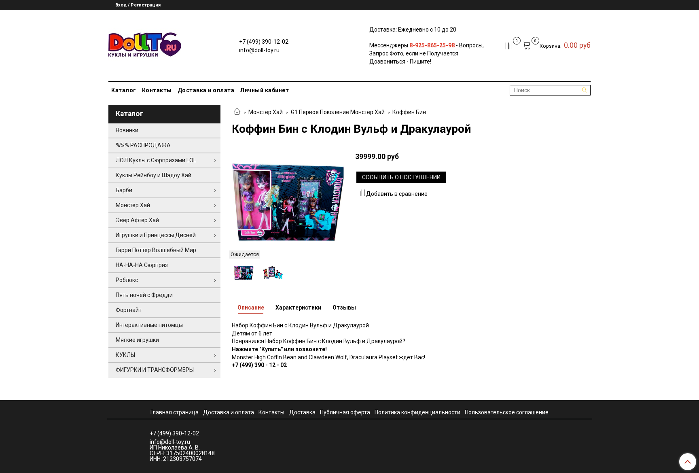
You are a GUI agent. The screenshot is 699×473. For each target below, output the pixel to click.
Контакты (157, 90)
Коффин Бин (409, 112)
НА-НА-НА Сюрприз (142, 265)
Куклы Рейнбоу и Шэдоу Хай (153, 175)
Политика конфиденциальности (417, 412)
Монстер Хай (265, 112)
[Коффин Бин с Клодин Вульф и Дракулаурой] (288, 201)
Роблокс (127, 280)
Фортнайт (129, 310)
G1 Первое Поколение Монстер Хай (338, 112)
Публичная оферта (345, 412)
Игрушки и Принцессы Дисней (156, 235)
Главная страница (174, 412)
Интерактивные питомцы (149, 325)
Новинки (127, 130)
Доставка (302, 412)
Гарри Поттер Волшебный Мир (156, 250)
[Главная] (237, 112)
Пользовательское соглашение (507, 412)
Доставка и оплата (206, 90)
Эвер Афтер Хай (137, 220)
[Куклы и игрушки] (144, 44)
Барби (124, 190)
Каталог (123, 90)
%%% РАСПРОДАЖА (143, 145)
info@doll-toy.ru (259, 50)
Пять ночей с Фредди (144, 295)
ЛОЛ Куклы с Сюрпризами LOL (156, 160)
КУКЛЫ (125, 355)
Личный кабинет (264, 90)
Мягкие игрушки (137, 340)
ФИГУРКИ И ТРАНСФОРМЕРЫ (155, 370)
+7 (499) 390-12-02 (263, 41)
